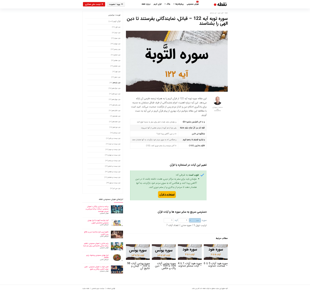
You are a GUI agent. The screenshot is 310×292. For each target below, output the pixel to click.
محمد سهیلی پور (217, 108)
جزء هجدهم (116, 121)
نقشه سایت (85, 288)
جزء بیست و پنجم (114, 160)
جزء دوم (117, 32)
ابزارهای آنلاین (104, 225)
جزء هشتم (116, 66)
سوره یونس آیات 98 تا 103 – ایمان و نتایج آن (138, 265)
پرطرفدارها (179, 4)
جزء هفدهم (116, 116)
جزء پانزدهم (116, 105)
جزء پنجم (117, 49)
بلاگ (168, 4)
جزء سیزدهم (116, 94)
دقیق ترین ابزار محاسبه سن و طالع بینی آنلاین (96, 233)
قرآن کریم (157, 4)
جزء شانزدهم (116, 110)
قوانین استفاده (111, 288)
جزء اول (117, 27)
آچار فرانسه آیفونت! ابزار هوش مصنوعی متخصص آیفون (98, 221)
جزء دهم (117, 77)
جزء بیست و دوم (114, 144)
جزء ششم (117, 55)
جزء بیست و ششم (114, 166)
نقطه (226, 13)
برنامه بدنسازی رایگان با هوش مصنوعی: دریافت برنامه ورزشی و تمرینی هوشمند (97, 209)
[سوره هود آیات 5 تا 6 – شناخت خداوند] (216, 245)
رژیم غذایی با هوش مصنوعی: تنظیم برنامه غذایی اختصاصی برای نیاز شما (95, 244)
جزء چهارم (117, 43)
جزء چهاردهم (116, 99)
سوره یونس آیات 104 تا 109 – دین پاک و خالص (165, 265)
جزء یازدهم (213, 13)
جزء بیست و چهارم (114, 155)
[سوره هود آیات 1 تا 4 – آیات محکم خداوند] (190, 245)
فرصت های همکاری (93, 4)
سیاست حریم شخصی (98, 288)
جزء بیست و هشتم (114, 177)
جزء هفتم (117, 60)
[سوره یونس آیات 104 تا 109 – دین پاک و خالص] (164, 245)
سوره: (204, 220)
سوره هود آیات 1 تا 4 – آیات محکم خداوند (190, 264)
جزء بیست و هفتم (114, 171)
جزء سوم (117, 38)
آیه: (176, 220)
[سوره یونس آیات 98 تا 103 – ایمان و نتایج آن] (138, 245)
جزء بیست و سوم (114, 149)
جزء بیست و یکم (114, 138)
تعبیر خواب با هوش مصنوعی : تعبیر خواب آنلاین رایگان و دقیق (96, 267)
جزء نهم (117, 71)
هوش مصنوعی (193, 4)
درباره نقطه (146, 4)
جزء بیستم (116, 132)
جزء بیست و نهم (115, 183)
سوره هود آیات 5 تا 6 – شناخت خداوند (216, 264)
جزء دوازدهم (116, 88)
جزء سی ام (116, 188)
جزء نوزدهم (116, 127)
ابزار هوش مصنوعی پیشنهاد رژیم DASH (97, 256)
